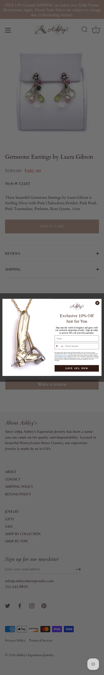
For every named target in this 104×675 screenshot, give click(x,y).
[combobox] (59, 346)
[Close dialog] (97, 303)
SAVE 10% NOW (76, 368)
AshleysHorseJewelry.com (61, 355)
